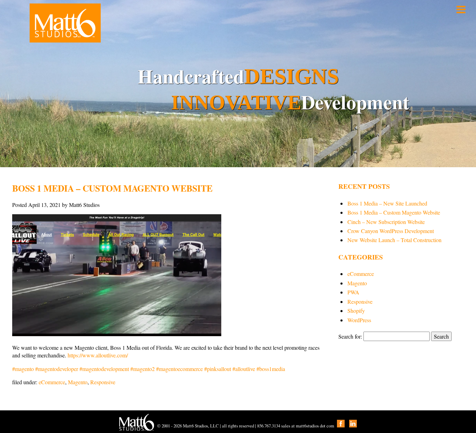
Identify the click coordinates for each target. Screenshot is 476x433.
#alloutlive (243, 368)
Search (441, 336)
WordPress (359, 320)
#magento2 (142, 368)
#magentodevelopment (103, 368)
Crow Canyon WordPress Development (390, 230)
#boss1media (270, 368)
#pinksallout (217, 368)
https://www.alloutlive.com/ (98, 355)
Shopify (356, 310)
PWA (353, 292)
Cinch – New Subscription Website (386, 221)
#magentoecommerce (179, 368)
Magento (77, 382)
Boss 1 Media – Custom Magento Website (393, 212)
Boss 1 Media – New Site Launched (387, 203)
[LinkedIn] (353, 426)
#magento (23, 368)
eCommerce (52, 382)
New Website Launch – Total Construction (394, 239)
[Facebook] (340, 426)
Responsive (102, 382)
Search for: (350, 336)
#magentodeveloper (56, 368)
